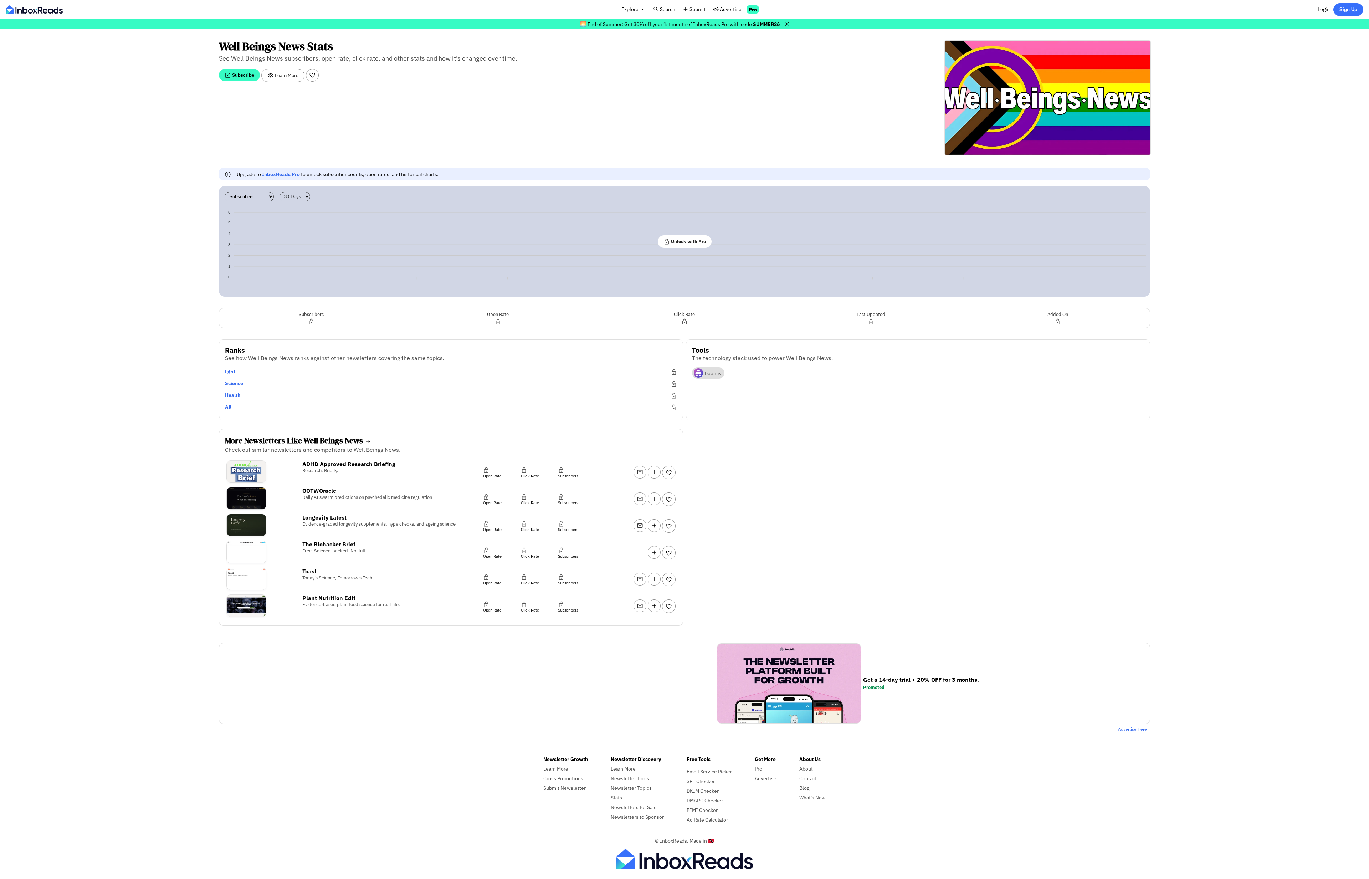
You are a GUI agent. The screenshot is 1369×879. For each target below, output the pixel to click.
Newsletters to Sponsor (637, 816)
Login (1324, 9)
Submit (697, 9)
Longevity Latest (324, 517)
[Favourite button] (312, 75)
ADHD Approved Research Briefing (348, 463)
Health (232, 395)
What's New (812, 797)
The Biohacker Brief (328, 544)
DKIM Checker (703, 790)
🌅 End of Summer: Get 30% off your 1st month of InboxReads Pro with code (680, 24)
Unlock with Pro (688, 241)
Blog (804, 788)
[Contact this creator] (640, 472)
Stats (616, 797)
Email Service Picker (709, 771)
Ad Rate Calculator (707, 819)
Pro (753, 9)
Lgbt (230, 371)
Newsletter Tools (630, 778)
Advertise (731, 9)
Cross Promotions (563, 778)
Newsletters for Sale (634, 807)
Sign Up (1348, 9)
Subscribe (242, 75)
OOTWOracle (319, 490)
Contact (808, 778)
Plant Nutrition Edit (328, 598)
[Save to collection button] (654, 472)
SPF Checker (701, 781)
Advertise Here (1132, 729)
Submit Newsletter (564, 788)
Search (667, 9)
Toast (309, 571)
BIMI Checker (702, 810)
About (806, 768)
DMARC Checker (705, 800)
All (228, 406)
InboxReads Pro (281, 174)
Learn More (286, 75)
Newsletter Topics (631, 788)
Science (234, 383)
